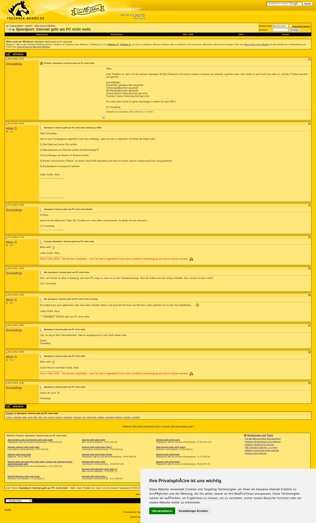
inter (45, 417)
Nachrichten (117, 34)
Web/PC (29, 26)
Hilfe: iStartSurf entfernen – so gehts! (261, 447)
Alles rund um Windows (45, 26)
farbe (24, 417)
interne (51, 417)
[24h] (240, 34)
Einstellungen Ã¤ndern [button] (193, 510)
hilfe (35, 417)
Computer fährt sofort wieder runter (177, 426)
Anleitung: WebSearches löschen (259, 444)
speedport (109, 417)
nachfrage (67, 417)
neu (84, 417)
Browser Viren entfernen (256, 453)
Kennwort (263, 30)
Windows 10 (113, 44)
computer (17, 417)
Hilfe (185, 34)
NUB (191, 34)
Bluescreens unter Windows (256, 44)
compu (9, 417)
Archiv (8, 509)
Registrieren (42, 34)
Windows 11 (125, 44)
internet (58, 417)
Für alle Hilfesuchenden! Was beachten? (263, 439)
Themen (9, 413)
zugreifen (136, 417)
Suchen (285, 34)
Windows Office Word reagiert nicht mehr (141, 426)
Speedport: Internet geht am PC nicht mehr (53, 42)
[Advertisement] (70, 92)
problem (100, 417)
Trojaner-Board (16, 26)
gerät (30, 417)
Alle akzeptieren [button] (162, 510)
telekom (118, 417)
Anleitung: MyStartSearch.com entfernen (263, 442)
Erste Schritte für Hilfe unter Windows (33, 47)
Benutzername (265, 26)
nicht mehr (91, 417)
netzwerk (77, 417)
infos (40, 417)
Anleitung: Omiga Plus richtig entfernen (262, 450)
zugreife (127, 417)
